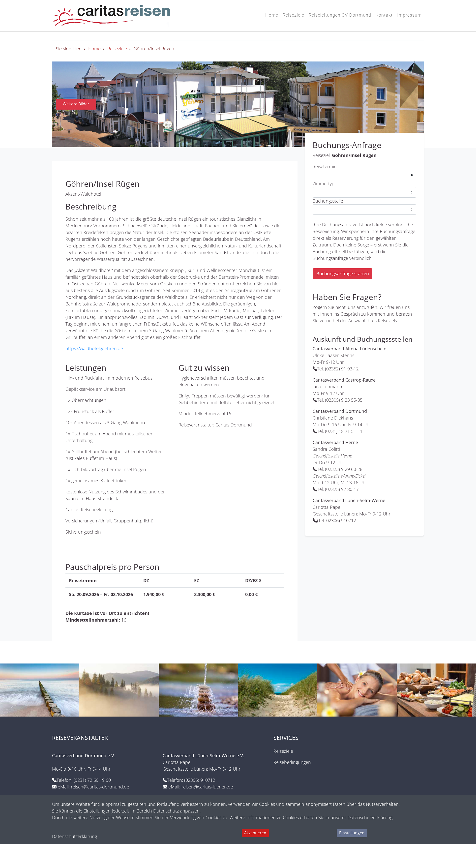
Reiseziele (293, 15)
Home (271, 15)
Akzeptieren (255, 833)
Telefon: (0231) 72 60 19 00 (84, 780)
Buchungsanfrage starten (342, 273)
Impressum (409, 15)
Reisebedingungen (292, 762)
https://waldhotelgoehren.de (94, 348)
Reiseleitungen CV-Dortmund (340, 15)
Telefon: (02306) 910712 (191, 780)
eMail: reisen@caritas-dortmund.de (93, 787)
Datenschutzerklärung (74, 836)
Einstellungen (351, 833)
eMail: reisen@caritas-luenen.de (200, 787)
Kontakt (384, 15)
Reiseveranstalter (80, 737)
